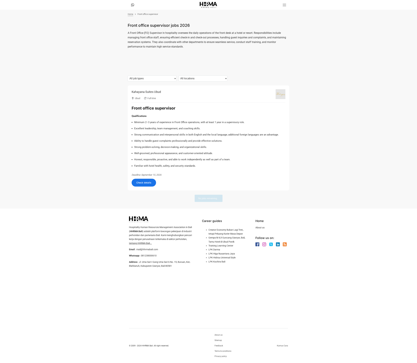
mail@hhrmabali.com (147, 249)
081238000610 (149, 255)
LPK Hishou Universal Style (222, 257)
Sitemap (218, 340)
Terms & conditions (223, 351)
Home (130, 14)
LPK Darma (214, 249)
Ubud (137, 98)
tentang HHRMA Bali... (140, 243)
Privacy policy (221, 356)
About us (260, 227)
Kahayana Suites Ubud (146, 92)
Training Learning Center (220, 245)
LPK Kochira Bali (216, 261)
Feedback (219, 346)
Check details (143, 182)
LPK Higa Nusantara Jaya (221, 253)
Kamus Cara (282, 346)
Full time (151, 98)
